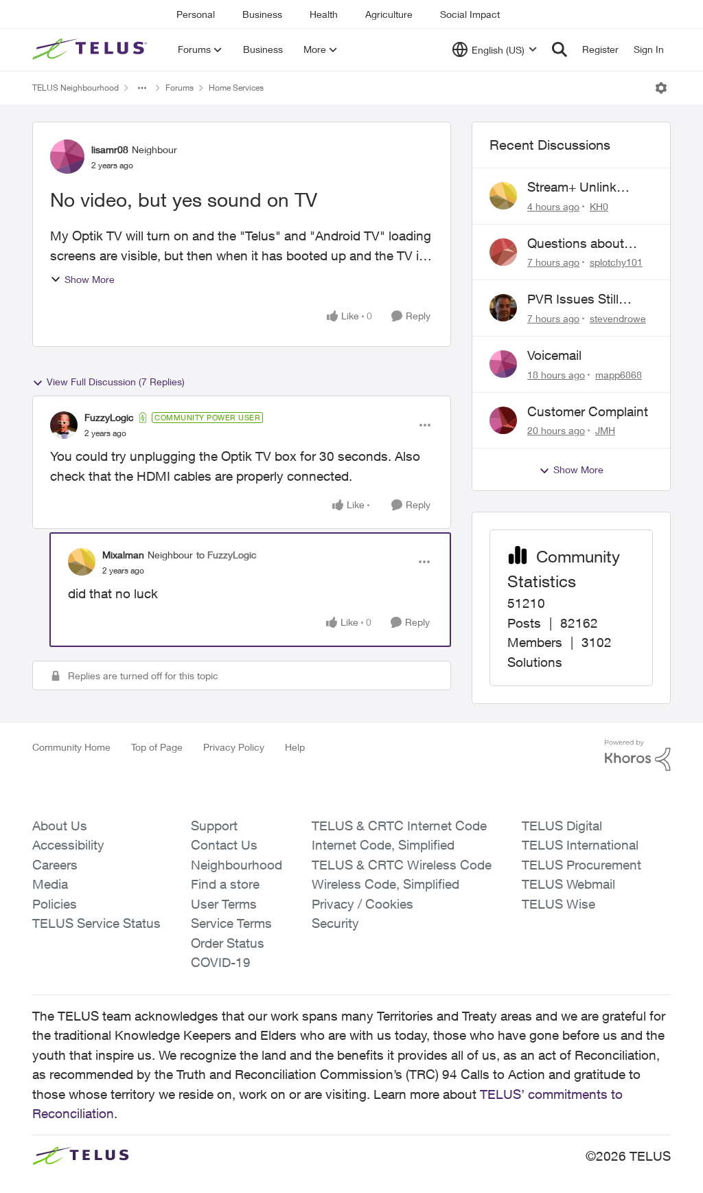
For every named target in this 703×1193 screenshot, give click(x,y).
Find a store (225, 883)
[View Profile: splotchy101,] (503, 252)
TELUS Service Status (96, 923)
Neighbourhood (236, 864)
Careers (55, 864)
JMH (605, 430)
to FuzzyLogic (226, 554)
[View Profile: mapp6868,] (503, 364)
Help (295, 747)
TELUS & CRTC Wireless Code (402, 864)
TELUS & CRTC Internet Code (399, 825)
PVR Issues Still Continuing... (573, 299)
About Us (59, 825)
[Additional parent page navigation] (142, 88)
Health (324, 14)
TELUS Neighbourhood (75, 87)
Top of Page (157, 747)
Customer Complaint (587, 411)
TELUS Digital (562, 825)
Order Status (227, 943)
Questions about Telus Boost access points (584, 244)
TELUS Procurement (581, 864)
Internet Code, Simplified (383, 844)
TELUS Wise (558, 903)
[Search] (559, 49)
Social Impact (470, 14)
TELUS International (580, 844)
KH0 (599, 206)
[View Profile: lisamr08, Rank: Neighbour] (67, 156)
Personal (195, 14)
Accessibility (68, 844)
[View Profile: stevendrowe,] (503, 307)
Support (214, 825)
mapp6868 (618, 374)
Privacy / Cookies (362, 903)
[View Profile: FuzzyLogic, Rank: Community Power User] (64, 425)
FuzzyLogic (109, 417)
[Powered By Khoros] (638, 755)
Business (262, 14)
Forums (179, 87)
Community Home (71, 747)
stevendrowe (618, 318)
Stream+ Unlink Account (571, 187)
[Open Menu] (661, 88)
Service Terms (231, 923)
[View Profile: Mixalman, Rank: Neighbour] (81, 562)
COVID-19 (221, 962)
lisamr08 (109, 149)
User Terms (224, 903)
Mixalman (123, 554)
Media (50, 883)
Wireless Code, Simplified (385, 883)
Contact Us (224, 844)
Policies (54, 903)
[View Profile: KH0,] (503, 195)
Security (335, 923)
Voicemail (554, 355)
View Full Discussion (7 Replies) (116, 381)
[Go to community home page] (91, 49)
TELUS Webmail (568, 883)
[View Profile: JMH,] (503, 420)
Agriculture (389, 14)
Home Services (236, 87)
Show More (90, 279)
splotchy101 (616, 262)
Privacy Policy (233, 747)
